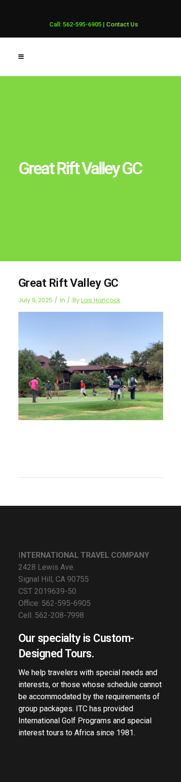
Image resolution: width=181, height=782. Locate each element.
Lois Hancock (100, 300)
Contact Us (122, 24)
